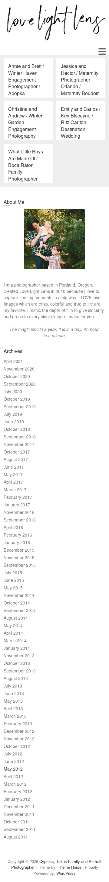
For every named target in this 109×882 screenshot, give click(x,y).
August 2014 (16, 618)
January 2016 (17, 542)
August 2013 (16, 678)
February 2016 (18, 535)
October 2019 (17, 399)
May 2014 (13, 625)
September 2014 (20, 610)
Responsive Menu (101, 51)
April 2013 (13, 708)
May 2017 (13, 474)
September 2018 (20, 437)
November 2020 (19, 369)
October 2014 (17, 603)
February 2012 (18, 791)
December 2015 (19, 550)
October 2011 (17, 822)
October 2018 (17, 429)
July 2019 (13, 414)
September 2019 (20, 406)
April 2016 (13, 527)
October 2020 (17, 376)
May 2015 (13, 588)
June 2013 (14, 693)
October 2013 (17, 663)
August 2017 (16, 459)
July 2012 (13, 754)
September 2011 (20, 829)
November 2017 (19, 444)
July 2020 (13, 391)
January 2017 (17, 505)
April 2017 (13, 482)
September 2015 (20, 565)
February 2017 (18, 497)
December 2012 (19, 731)
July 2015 (13, 572)
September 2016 (20, 520)
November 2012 (19, 739)
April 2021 (13, 361)
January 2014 (17, 648)
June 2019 (14, 422)
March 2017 (15, 489)
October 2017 (17, 452)
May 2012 (13, 769)
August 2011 (16, 837)
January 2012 (17, 799)
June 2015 (14, 580)
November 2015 (19, 557)
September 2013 (20, 671)
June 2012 (14, 761)
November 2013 (19, 656)
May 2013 (13, 701)
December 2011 (19, 806)
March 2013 (15, 716)
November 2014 (19, 595)
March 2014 (15, 640)
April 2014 (13, 633)
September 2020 (20, 384)
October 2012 (17, 746)
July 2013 (13, 686)
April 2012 (13, 776)
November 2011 (19, 814)
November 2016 (19, 512)
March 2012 (15, 784)
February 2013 (18, 723)
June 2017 (14, 467)
